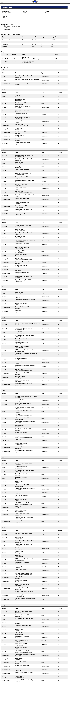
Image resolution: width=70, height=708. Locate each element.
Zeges (6, 27)
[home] (35, 3)
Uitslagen (7, 29)
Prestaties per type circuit (12, 26)
